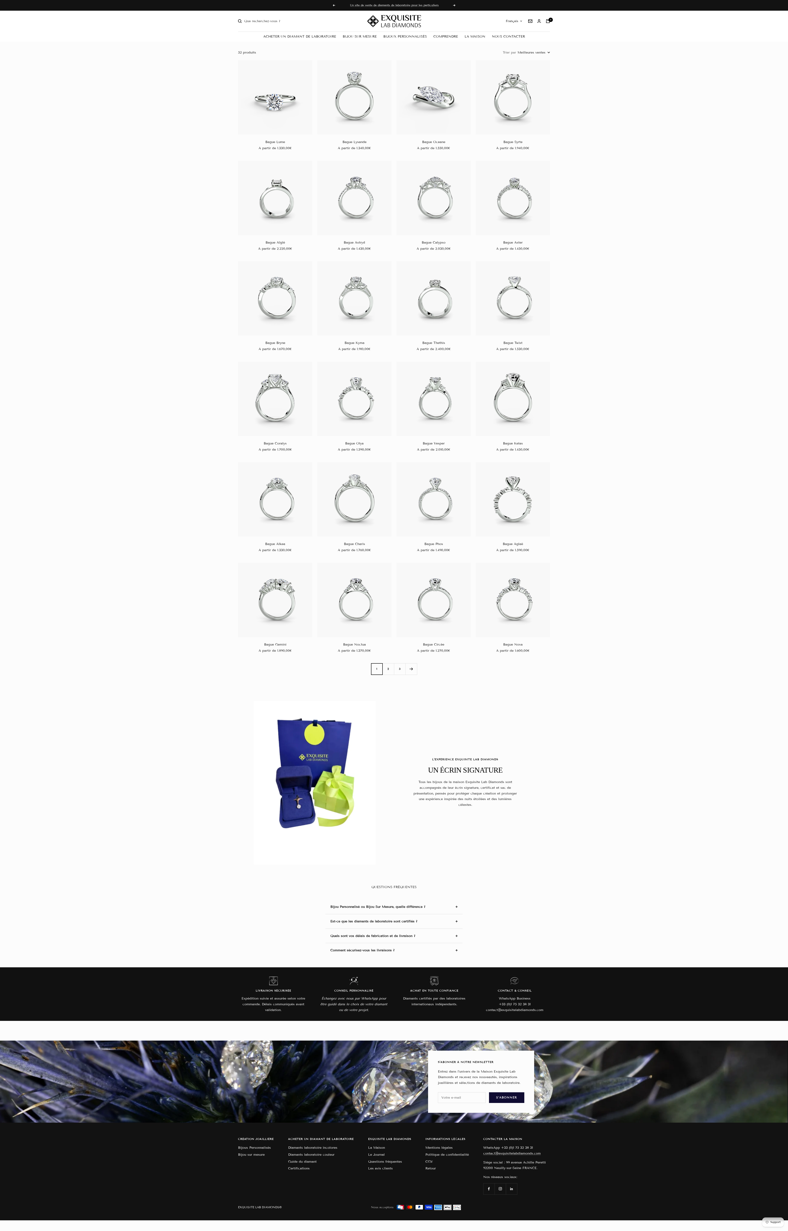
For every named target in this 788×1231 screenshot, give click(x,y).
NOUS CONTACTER (508, 36)
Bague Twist (512, 343)
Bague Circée (433, 644)
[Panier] (548, 21)
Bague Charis (354, 544)
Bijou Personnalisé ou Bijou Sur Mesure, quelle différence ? (377, 907)
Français (512, 21)
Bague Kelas (513, 443)
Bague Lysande (354, 142)
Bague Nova (513, 644)
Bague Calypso (434, 242)
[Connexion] (539, 21)
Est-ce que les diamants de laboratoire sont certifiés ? (373, 921)
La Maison (376, 1148)
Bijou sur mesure (251, 1155)
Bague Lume (275, 142)
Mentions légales (439, 1148)
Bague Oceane (433, 142)
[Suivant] (411, 669)
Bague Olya (354, 443)
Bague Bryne (275, 343)
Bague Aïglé (275, 242)
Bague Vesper (434, 443)
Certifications (299, 1168)
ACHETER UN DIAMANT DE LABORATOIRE (299, 36)
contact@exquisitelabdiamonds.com (512, 1153)
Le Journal (376, 1155)
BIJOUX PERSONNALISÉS (405, 36)
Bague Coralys (275, 443)
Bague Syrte (512, 142)
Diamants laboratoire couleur (311, 1155)
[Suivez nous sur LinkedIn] (511, 1188)
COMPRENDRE (445, 36)
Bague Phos (433, 544)
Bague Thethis (433, 343)
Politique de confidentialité (447, 1155)
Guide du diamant (302, 1161)
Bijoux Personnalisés (254, 1148)
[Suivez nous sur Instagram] (500, 1188)
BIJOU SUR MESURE (360, 36)
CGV (429, 1161)
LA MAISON (475, 36)
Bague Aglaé (513, 544)
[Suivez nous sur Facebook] (489, 1188)
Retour (430, 1168)
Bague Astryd (354, 242)
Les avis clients (380, 1168)
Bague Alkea (275, 544)
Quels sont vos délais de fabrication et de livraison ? (372, 936)
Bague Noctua (354, 644)
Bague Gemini (275, 644)
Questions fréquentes (385, 1161)
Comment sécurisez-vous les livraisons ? (362, 950)
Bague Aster (513, 242)
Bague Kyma (354, 343)
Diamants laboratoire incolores (312, 1148)
